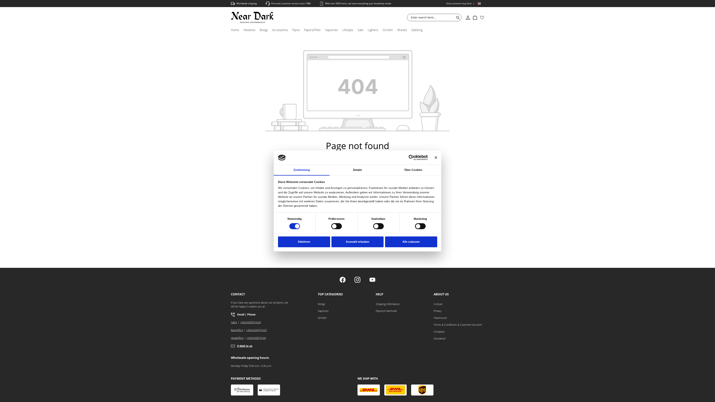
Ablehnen (304, 241)
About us (441, 294)
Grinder (322, 318)
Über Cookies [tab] (413, 169)
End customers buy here (459, 3)
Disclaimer (440, 338)
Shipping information (388, 304)
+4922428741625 (256, 330)
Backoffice (237, 330)
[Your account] (468, 17)
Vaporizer (323, 311)
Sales (234, 322)
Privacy (437, 311)
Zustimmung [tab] (301, 169)
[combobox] (432, 17)
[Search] (457, 17)
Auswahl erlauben (357, 241)
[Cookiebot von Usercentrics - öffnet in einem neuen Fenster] (411, 157)
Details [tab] (357, 169)
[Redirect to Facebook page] (343, 280)
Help (379, 294)
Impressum (440, 318)
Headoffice (237, 338)
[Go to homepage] (252, 17)
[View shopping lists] (482, 17)
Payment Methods (386, 311)
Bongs (321, 304)
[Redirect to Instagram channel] (357, 280)
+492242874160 (256, 338)
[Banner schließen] (436, 157)
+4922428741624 (250, 322)
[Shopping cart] (475, 17)
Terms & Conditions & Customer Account (458, 324)
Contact (438, 304)
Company (439, 331)
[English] (479, 3)
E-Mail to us (244, 346)
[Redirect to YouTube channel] (372, 280)
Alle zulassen (411, 241)
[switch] (336, 226)
